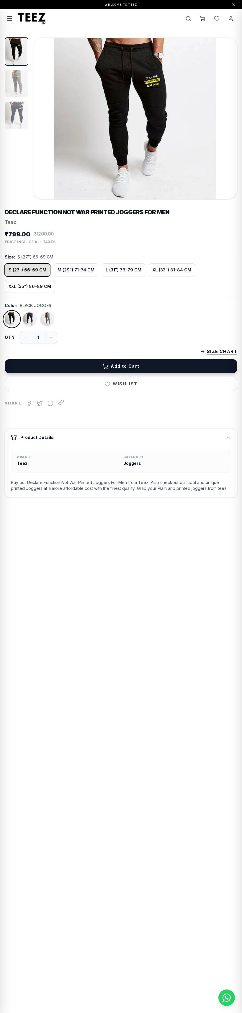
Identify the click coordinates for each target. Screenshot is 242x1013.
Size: (10, 256)
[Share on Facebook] (29, 403)
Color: (11, 305)
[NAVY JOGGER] (29, 319)
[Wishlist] (216, 18)
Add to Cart (125, 366)
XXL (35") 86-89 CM (30, 286)
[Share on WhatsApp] (50, 403)
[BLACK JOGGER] (12, 319)
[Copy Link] (61, 402)
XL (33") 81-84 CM (172, 269)
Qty (10, 337)
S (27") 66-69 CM (27, 269)
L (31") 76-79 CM (123, 269)
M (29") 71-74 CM (76, 269)
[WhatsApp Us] (226, 997)
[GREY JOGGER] (47, 319)
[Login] (230, 18)
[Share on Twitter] (40, 403)
